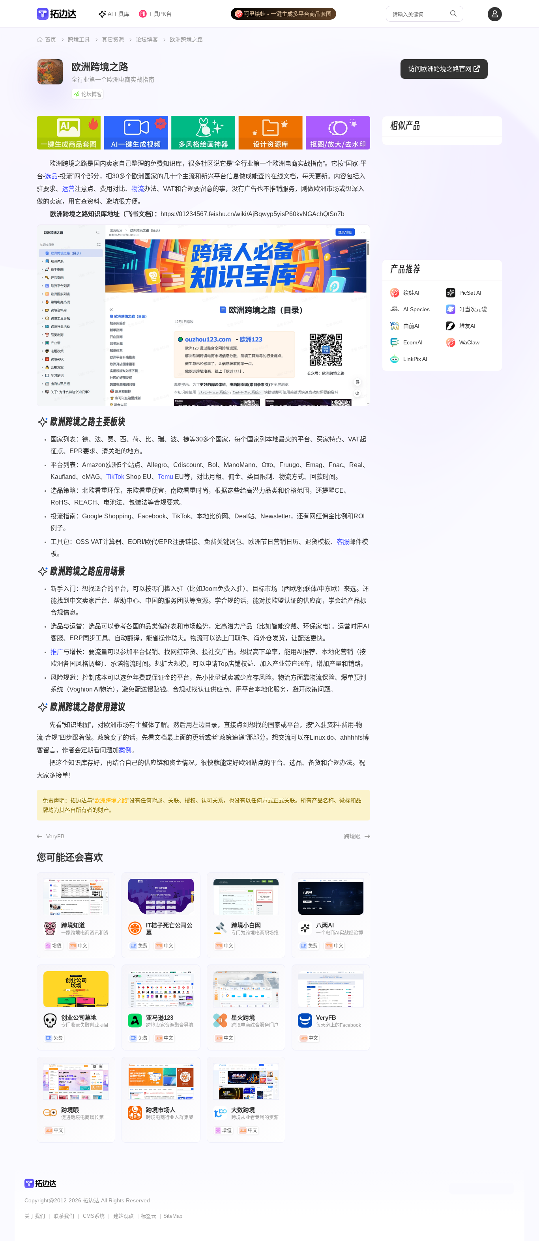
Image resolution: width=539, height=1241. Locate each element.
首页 (50, 39)
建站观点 (123, 1216)
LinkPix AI (415, 359)
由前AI (411, 326)
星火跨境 (246, 989)
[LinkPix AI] (394, 360)
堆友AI (467, 326)
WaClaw (469, 342)
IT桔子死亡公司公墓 (160, 897)
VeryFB (55, 836)
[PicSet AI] (450, 294)
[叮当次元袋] (450, 311)
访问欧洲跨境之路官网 (440, 68)
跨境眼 (352, 836)
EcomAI (413, 342)
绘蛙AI (411, 293)
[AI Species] (394, 311)
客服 (343, 541)
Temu (165, 476)
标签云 (148, 1216)
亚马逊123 (160, 989)
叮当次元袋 (473, 309)
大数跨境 (246, 1081)
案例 (125, 750)
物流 (137, 188)
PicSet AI (470, 293)
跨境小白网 (246, 897)
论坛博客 (147, 39)
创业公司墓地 (76, 989)
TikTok (115, 476)
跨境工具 (79, 39)
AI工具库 (118, 14)
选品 (51, 176)
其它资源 (113, 39)
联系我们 (64, 1216)
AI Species (416, 309)
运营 (68, 188)
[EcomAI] (394, 344)
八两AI (330, 897)
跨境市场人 (160, 1081)
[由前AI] (394, 327)
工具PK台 (160, 14)
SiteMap (172, 1216)
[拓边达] (57, 16)
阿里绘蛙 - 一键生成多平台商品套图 (287, 14)
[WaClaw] (450, 344)
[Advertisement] (442, 202)
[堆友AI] (450, 327)
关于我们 (34, 1216)
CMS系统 (94, 1216)
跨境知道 (76, 897)
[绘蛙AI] (394, 294)
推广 (57, 652)
